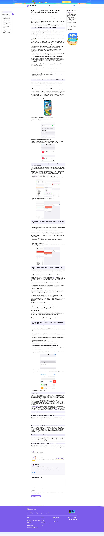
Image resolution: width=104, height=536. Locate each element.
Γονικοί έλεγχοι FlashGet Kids (35, 406)
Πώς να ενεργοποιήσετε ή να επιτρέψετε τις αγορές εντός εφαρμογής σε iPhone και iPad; (71, 17)
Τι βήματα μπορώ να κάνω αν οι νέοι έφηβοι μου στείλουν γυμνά (7, 30)
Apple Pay (35, 39)
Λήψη (57, 5)
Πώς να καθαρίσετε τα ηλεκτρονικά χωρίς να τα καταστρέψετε (6, 15)
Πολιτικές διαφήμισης (30, 525)
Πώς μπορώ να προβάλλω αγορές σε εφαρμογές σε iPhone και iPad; (71, 15)
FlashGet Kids (55, 520)
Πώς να (42, 520)
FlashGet (54, 518)
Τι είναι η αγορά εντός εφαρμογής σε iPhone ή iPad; (71, 13)
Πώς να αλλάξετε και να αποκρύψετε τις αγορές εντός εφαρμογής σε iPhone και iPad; (71, 26)
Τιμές (61, 5)
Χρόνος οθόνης (37, 176)
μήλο (51, 32)
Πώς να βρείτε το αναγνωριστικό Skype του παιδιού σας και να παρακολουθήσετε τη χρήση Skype (7, 33)
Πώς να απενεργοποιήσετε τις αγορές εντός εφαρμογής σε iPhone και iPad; (71, 20)
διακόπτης (58, 177)
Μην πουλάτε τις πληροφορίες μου (32, 527)
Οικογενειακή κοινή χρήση (50, 369)
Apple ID (54, 277)
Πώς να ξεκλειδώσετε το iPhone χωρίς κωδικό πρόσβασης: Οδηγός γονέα (6, 18)
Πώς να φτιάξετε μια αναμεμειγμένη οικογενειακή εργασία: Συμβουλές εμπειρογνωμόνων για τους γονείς (7, 23)
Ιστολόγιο (43, 522)
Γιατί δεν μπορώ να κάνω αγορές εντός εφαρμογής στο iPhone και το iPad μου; (71, 23)
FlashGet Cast (55, 523)
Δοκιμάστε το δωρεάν (59, 74)
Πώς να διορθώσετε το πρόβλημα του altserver (6, 20)
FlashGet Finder (55, 521)
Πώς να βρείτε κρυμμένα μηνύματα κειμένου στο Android (6, 27)
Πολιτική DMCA (29, 522)
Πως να (33, 451)
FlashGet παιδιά (57, 409)
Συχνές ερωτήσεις (69, 29)
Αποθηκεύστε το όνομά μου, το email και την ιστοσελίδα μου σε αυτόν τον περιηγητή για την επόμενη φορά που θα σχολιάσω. (48, 493)
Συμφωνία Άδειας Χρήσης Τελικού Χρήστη (33, 520)
